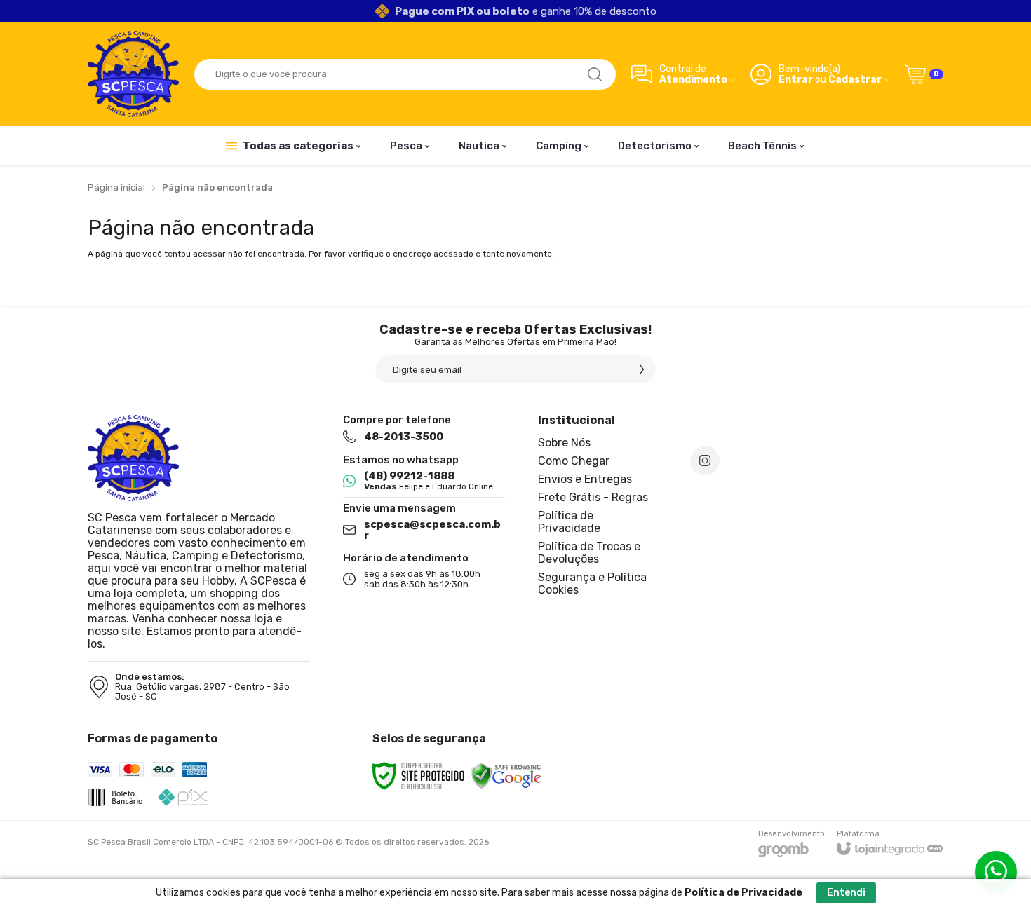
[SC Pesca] (133, 74)
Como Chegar (573, 461)
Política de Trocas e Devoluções (589, 553)
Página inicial (116, 187)
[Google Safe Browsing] (506, 775)
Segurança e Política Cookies (592, 583)
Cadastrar (855, 79)
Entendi (846, 893)
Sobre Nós (564, 442)
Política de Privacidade (569, 522)
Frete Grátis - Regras (593, 497)
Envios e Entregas (585, 479)
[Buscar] (594, 74)
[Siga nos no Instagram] (705, 460)
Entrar (796, 79)
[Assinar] (642, 369)
